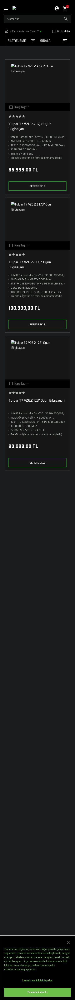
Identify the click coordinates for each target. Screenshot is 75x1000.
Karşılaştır (21, 107)
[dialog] (37, 968)
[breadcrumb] (24, 31)
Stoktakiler (63, 31)
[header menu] (8, 9)
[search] (37, 19)
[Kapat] (68, 942)
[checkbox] (53, 31)
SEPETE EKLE (37, 186)
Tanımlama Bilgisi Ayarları (37, 980)
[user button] (56, 8)
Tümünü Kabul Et (37, 992)
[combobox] (54, 41)
